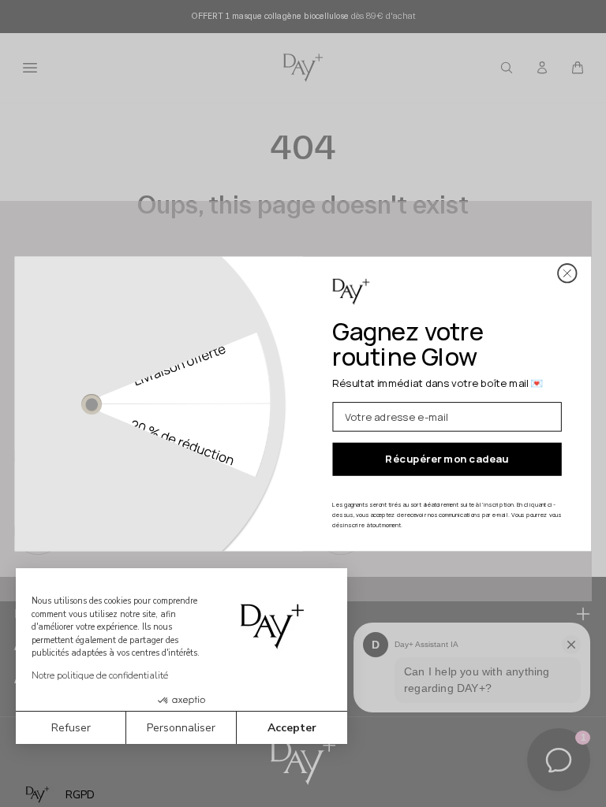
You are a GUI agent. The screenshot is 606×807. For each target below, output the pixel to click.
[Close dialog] (567, 273)
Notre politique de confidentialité (100, 675)
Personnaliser (181, 727)
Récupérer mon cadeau (446, 459)
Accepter (291, 727)
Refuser (71, 727)
